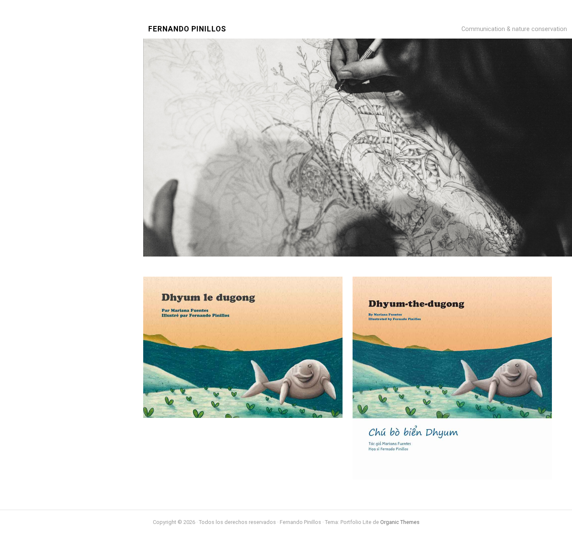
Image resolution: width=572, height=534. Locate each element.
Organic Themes (400, 522)
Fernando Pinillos (187, 29)
